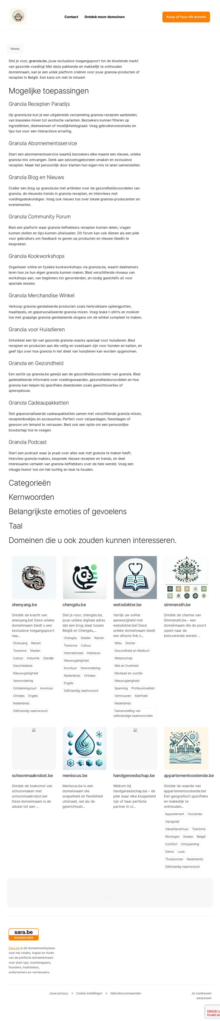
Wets (118, 643)
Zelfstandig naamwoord (30, 711)
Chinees (19, 696)
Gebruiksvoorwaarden (125, 993)
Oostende (195, 814)
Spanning (121, 688)
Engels (33, 696)
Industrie (33, 658)
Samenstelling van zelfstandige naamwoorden (133, 713)
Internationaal (73, 653)
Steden (35, 650)
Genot (169, 851)
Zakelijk (48, 658)
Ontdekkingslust (25, 688)
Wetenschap (124, 658)
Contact (71, 17)
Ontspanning (190, 844)
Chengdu (70, 638)
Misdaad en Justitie (128, 673)
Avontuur (46, 688)
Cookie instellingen (89, 993)
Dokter (130, 643)
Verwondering (23, 680)
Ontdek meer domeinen (104, 17)
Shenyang (20, 643)
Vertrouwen (123, 696)
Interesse (93, 653)
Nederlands (21, 703)
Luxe (181, 851)
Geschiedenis (23, 665)
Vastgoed (172, 821)
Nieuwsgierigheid (25, 673)
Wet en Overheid (126, 665)
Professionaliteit (142, 688)
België (201, 836)
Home (15, 49)
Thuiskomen (174, 859)
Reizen (36, 643)
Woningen (172, 836)
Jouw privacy (58, 993)
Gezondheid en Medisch (132, 650)
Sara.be (14, 948)
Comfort (171, 844)
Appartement (174, 814)
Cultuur (18, 658)
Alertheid (141, 696)
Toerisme (19, 650)
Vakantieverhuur (176, 829)
